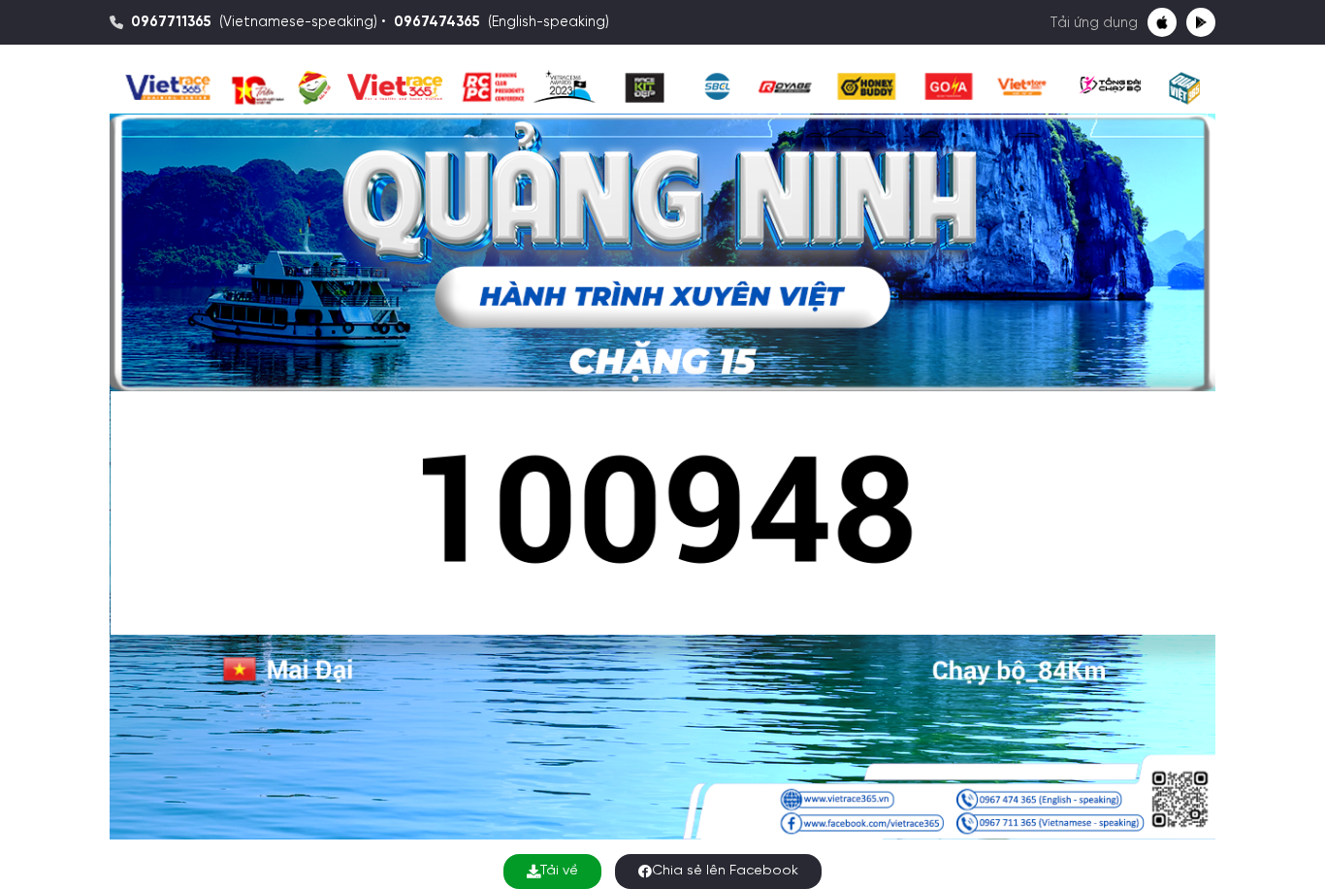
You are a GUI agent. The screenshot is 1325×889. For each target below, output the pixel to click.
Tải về (559, 871)
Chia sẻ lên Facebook (725, 871)
